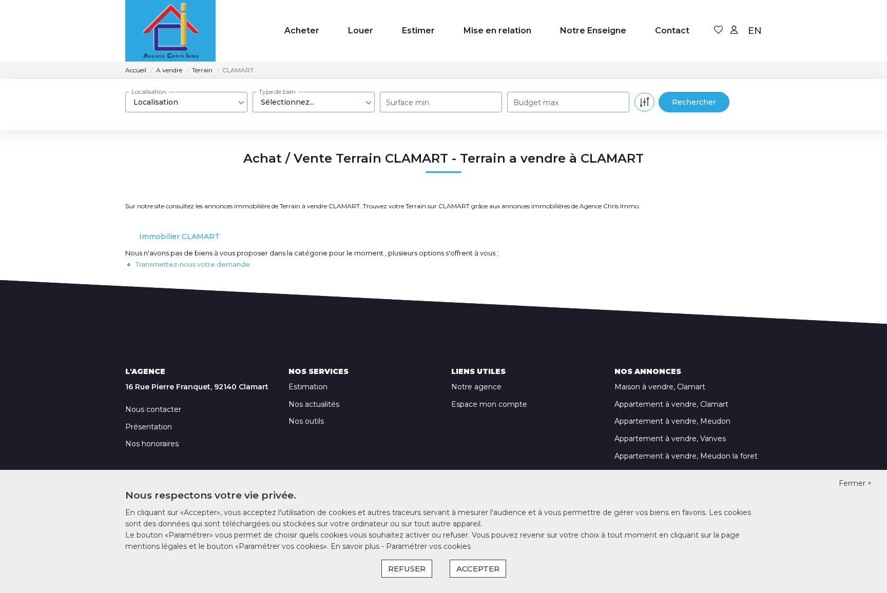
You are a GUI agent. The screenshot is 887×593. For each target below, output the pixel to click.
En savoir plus (356, 546)
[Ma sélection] (718, 30)
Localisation (148, 91)
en (755, 30)
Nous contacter (153, 409)
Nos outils (306, 421)
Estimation (307, 386)
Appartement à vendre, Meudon (672, 421)
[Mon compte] (734, 30)
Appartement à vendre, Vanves (670, 438)
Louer (360, 30)
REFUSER (407, 569)
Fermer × (855, 483)
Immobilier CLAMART (179, 236)
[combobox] (186, 102)
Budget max (535, 102)
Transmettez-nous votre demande (193, 264)
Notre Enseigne (593, 30)
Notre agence (476, 386)
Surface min (407, 102)
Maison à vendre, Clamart (659, 386)
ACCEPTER (477, 569)
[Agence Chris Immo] (170, 31)
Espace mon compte (489, 404)
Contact (672, 30)
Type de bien (277, 91)
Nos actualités (313, 404)
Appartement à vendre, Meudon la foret (686, 456)
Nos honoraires (152, 443)
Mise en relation (497, 30)
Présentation (148, 426)
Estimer (418, 30)
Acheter (301, 30)
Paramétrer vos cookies (428, 546)
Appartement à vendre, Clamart (671, 404)
